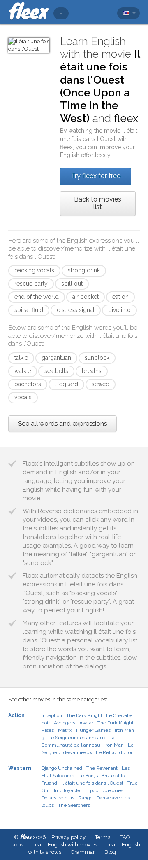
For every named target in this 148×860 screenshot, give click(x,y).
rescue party (31, 283)
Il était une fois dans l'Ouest (92, 783)
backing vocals (34, 270)
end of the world (36, 296)
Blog (110, 852)
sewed (100, 384)
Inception (52, 715)
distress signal (76, 310)
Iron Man (114, 745)
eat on (120, 296)
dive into (119, 310)
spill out (72, 283)
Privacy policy (68, 837)
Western (19, 768)
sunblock (97, 357)
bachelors (27, 384)
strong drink (84, 270)
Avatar (86, 723)
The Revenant (102, 768)
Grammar (83, 852)
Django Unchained (62, 768)
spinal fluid (28, 310)
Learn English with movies (64, 844)
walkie (22, 371)
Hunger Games (93, 730)
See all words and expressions (62, 423)
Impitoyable (67, 790)
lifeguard (66, 384)
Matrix (65, 730)
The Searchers (74, 805)
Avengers (64, 723)
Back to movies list (97, 203)
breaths (92, 371)
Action (16, 715)
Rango (85, 798)
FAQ (125, 837)
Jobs (17, 844)
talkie (21, 357)
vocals (23, 397)
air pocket (85, 296)
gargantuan (56, 357)
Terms (102, 837)
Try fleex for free (95, 176)
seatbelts (56, 371)
